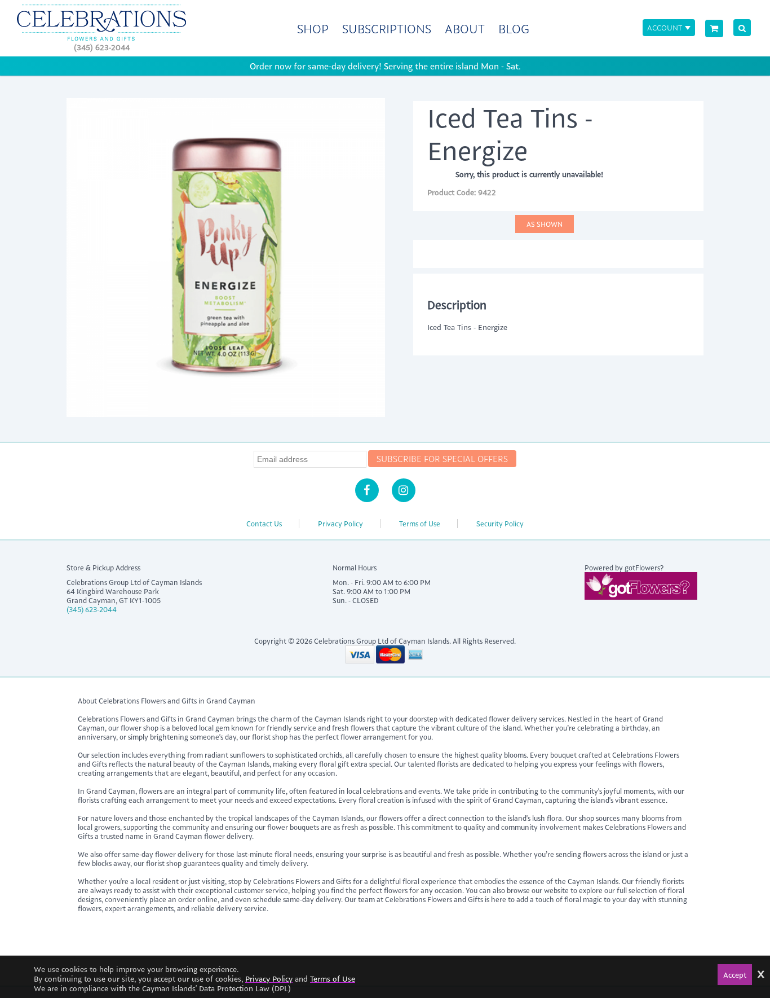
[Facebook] (367, 490)
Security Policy (500, 523)
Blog (513, 28)
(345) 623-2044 (102, 47)
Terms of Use (419, 523)
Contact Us (264, 523)
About (465, 28)
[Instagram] (403, 490)
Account (664, 27)
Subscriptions (386, 28)
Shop (313, 28)
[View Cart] (714, 28)
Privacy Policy (340, 523)
